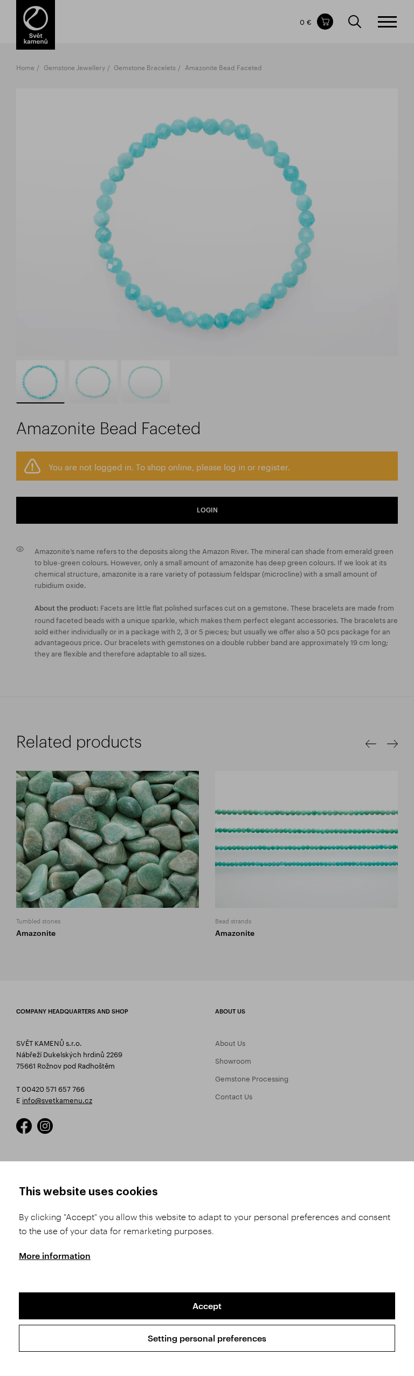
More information (55, 1255)
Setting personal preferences (207, 1338)
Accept (207, 1305)
